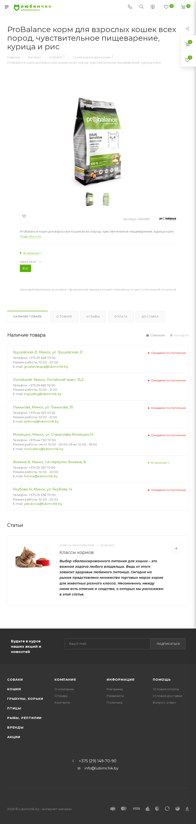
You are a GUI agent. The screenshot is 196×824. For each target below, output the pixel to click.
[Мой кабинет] (153, 7)
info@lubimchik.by (101, 768)
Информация (121, 679)
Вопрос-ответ (164, 702)
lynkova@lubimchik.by (41, 421)
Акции (13, 737)
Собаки (15, 679)
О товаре (64, 316)
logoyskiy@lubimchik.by (42, 394)
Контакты (62, 702)
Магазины (115, 689)
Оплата (121, 316)
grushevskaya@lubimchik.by (46, 366)
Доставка (150, 316)
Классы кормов (77, 552)
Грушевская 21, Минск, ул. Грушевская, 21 (48, 352)
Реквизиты (115, 696)
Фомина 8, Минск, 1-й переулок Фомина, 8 (49, 462)
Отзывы (93, 316)
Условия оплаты (166, 689)
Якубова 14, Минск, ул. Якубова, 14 (42, 489)
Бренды (15, 727)
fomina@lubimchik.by (41, 476)
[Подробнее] (175, 548)
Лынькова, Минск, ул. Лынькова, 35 (43, 407)
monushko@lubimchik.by (43, 449)
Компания (65, 679)
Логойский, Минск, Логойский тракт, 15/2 (48, 380)
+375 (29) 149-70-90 (97, 761)
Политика (114, 702)
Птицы (14, 708)
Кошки (14, 689)
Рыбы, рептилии (24, 718)
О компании (64, 689)
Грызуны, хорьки (25, 699)
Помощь (162, 679)
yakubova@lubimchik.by (43, 504)
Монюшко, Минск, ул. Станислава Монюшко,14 (53, 434)
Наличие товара (27, 316)
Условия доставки (167, 696)
